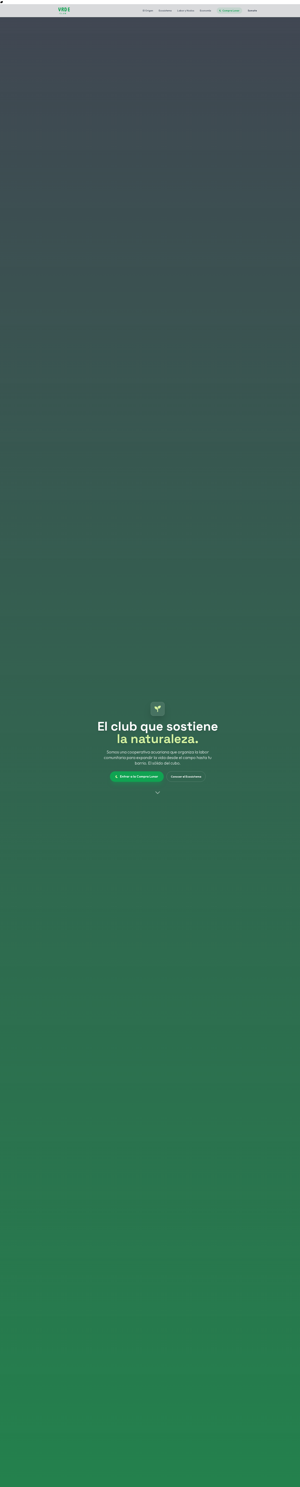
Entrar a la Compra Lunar (139, 776)
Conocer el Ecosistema (186, 776)
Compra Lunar (230, 10)
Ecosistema (165, 10)
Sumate (252, 10)
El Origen (148, 10)
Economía (205, 10)
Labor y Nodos (185, 10)
